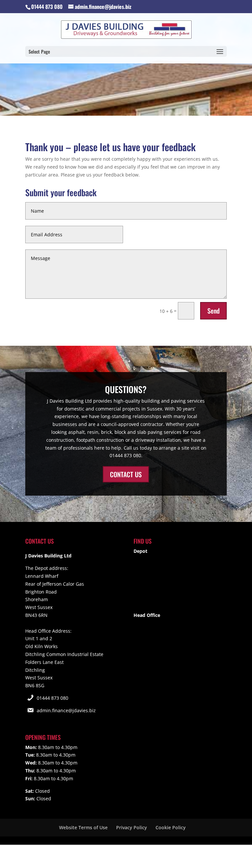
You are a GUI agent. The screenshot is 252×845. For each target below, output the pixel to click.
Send (213, 311)
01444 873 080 (52, 698)
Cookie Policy (171, 827)
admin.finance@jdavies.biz (66, 710)
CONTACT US (126, 474)
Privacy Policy (131, 827)
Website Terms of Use (83, 827)
